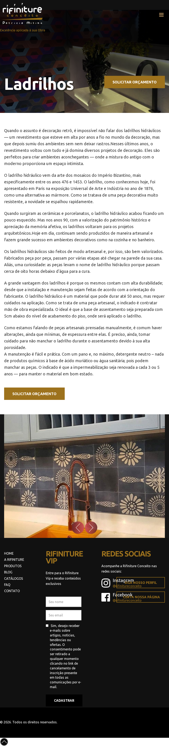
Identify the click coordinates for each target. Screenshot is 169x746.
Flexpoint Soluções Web (166, 722)
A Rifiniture (14, 559)
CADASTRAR (64, 700)
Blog (8, 572)
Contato (12, 591)
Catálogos (13, 578)
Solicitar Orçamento (135, 82)
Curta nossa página (141, 597)
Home (9, 553)
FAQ (7, 585)
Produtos (13, 566)
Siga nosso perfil (140, 582)
